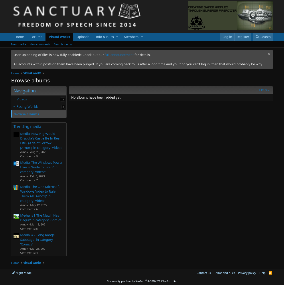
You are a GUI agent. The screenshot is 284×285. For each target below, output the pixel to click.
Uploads (83, 36)
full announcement (119, 54)
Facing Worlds (27, 106)
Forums (36, 36)
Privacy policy (247, 273)
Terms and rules (224, 273)
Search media (63, 44)
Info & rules (105, 36)
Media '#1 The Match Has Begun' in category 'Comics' (41, 217)
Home (19, 36)
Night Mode (23, 273)
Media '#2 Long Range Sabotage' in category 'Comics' (37, 239)
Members (131, 36)
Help (262, 273)
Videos (22, 99)
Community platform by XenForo (142, 281)
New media (18, 44)
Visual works (59, 36)
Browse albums (26, 114)
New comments (40, 44)
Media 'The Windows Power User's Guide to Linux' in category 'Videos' (41, 167)
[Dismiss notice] (268, 54)
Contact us (204, 273)
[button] (117, 37)
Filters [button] (263, 90)
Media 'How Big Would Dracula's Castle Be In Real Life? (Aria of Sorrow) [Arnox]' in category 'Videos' (41, 140)
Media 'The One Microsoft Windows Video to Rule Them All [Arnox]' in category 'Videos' (40, 193)
